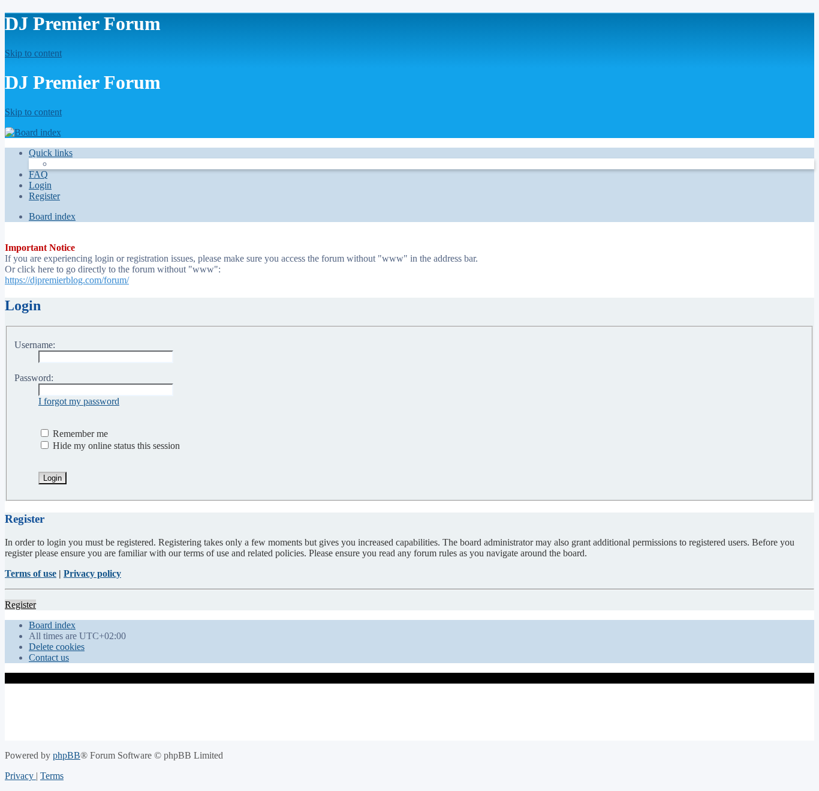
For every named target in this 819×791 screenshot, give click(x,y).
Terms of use (30, 573)
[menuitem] (38, 174)
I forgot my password (78, 401)
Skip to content (33, 53)
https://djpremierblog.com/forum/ (67, 280)
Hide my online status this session (115, 446)
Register (20, 605)
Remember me (79, 434)
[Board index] (33, 132)
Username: (34, 345)
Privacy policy (92, 573)
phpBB (66, 755)
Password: (33, 378)
